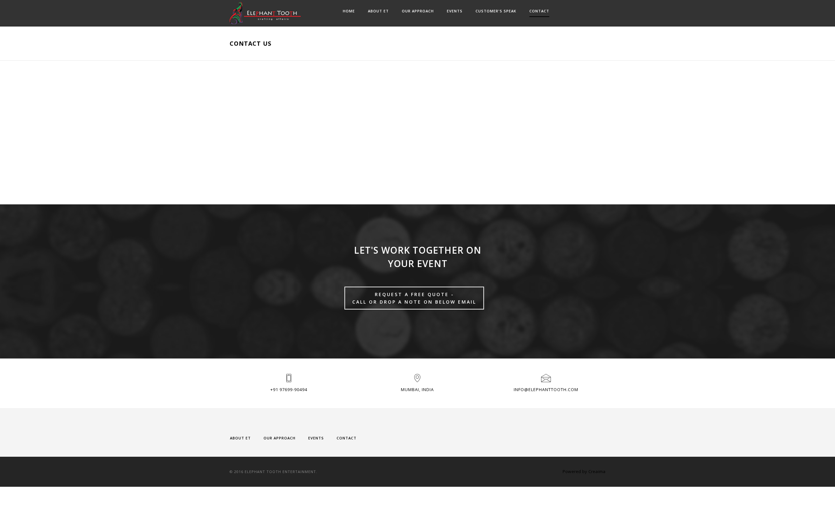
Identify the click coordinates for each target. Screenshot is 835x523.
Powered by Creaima (584, 471)
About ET (378, 10)
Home (349, 10)
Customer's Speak (496, 10)
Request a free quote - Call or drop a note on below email (414, 298)
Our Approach (418, 10)
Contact (539, 10)
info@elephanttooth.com (546, 389)
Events (455, 10)
